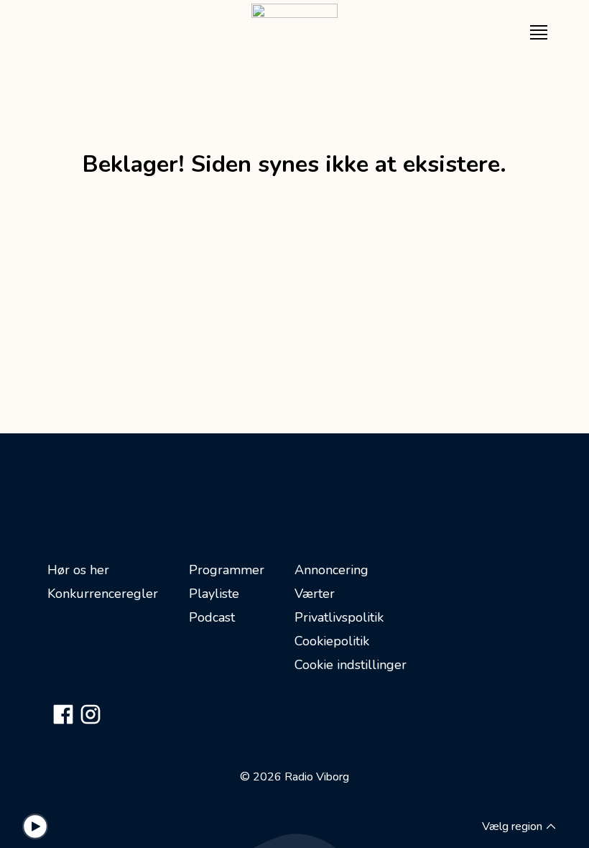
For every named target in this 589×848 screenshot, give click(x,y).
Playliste (214, 593)
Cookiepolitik (331, 641)
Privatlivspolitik (339, 617)
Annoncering (331, 570)
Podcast (212, 617)
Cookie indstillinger (350, 664)
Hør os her (78, 570)
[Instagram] (90, 714)
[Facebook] (63, 714)
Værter (314, 593)
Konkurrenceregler (102, 593)
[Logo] (294, 32)
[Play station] (35, 826)
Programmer (226, 570)
